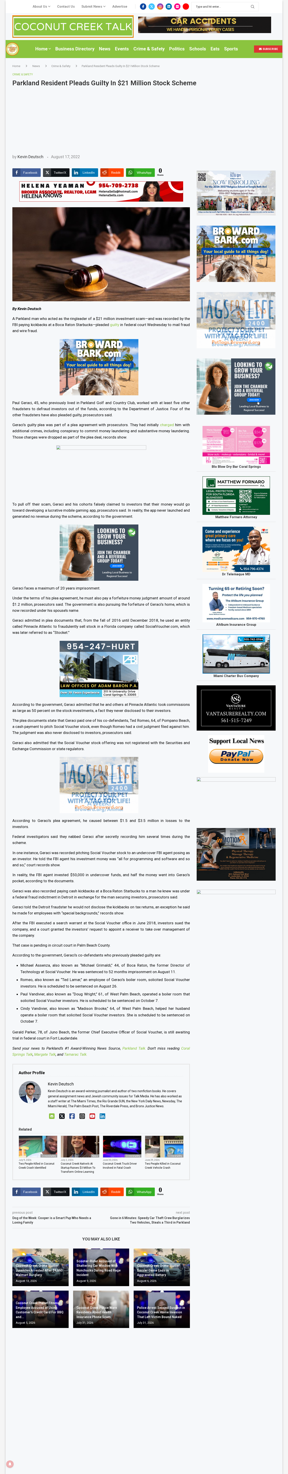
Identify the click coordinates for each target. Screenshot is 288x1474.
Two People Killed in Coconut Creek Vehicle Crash (163, 1165)
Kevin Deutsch (30, 156)
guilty (114, 324)
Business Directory (74, 49)
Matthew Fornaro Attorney (236, 517)
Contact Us (66, 7)
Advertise (119, 7)
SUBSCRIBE (270, 49)
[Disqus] (101, 1396)
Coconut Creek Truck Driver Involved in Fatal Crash (120, 1165)
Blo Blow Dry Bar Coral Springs (236, 467)
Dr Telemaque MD (236, 574)
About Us (40, 7)
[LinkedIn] (102, 1116)
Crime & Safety (149, 49)
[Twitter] (151, 6)
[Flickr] (177, 6)
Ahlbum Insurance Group (236, 625)
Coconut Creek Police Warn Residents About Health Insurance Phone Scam (96, 1312)
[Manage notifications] (10, 1464)
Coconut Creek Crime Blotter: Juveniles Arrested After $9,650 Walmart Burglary (39, 1270)
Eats (215, 49)
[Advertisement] (144, 120)
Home (41, 49)
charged (167, 425)
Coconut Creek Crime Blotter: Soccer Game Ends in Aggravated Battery (159, 1270)
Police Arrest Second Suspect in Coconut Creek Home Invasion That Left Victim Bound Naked (161, 1312)
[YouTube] (92, 1116)
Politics (177, 49)
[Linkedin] (169, 6)
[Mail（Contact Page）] (52, 1116)
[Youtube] (186, 6)
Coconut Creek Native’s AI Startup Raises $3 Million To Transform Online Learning (78, 1167)
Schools (197, 49)
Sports (231, 49)
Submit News (91, 7)
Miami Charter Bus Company (236, 676)
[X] (62, 1116)
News (104, 49)
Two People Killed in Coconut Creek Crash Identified (36, 1165)
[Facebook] (143, 6)
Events (122, 49)
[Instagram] (160, 6)
